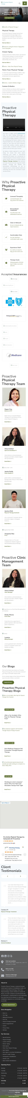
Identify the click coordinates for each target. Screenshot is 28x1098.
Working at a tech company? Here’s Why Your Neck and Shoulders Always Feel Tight (13, 783)
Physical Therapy (8, 31)
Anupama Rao (9, 534)
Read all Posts (8, 682)
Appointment (19, 1095)
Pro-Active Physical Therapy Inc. (18, 1090)
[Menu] (25, 3)
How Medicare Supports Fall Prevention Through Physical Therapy (13, 750)
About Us (5, 1013)
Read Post (7, 722)
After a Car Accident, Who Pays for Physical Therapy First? (12, 717)
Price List (5, 1019)
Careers (4, 1025)
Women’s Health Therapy (9, 1054)
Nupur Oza (8, 409)
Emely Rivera (9, 615)
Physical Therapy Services (10, 161)
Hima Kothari (9, 449)
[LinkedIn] (5, 956)
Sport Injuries (6, 1050)
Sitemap (5, 1030)
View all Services (6, 1037)
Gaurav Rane (13, 848)
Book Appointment (9, 17)
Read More (7, 421)
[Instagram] (8, 956)
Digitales (17, 1092)
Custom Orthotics (8, 86)
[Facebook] (2, 956)
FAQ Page (5, 1015)
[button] (3, 11)
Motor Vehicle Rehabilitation (9, 1060)
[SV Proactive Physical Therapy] (9, 3)
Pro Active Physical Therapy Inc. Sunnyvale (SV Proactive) (14, 838)
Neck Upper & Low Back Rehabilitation (12, 1052)
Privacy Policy (6, 1028)
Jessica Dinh (9, 511)
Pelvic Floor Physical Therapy (12, 70)
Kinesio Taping (7, 52)
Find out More (6, 43)
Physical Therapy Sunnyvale (9, 1021)
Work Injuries (6, 1046)
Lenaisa (7, 637)
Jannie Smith (9, 472)
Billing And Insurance (8, 1017)
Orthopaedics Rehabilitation (9, 1056)
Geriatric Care (6, 1058)
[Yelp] (11, 956)
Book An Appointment (9, 1004)
